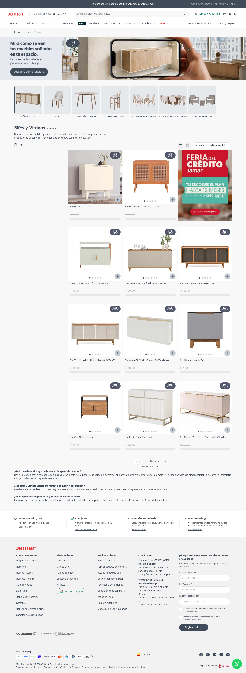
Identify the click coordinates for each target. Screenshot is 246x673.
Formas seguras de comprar (112, 567)
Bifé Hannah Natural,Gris (192, 360)
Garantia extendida (107, 603)
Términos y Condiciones (110, 585)
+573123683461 (157, 580)
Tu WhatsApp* (185, 584)
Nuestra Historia (24, 573)
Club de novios (24, 585)
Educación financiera (67, 579)
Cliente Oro (63, 567)
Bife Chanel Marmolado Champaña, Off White (203, 437)
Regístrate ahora (193, 627)
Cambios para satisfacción (29, 615)
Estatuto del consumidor (110, 579)
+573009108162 (161, 560)
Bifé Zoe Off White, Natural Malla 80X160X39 (92, 360)
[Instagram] (201, 655)
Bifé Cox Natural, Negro (82, 437)
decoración (97, 475)
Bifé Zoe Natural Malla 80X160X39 (197, 283)
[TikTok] (228, 655)
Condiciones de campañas (112, 591)
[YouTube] (215, 655)
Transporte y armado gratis (30, 609)
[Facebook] (208, 655)
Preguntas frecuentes (27, 561)
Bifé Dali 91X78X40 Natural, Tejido (142, 207)
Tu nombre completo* (189, 573)
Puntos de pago (65, 573)
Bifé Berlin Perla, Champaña (139, 437)
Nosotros (21, 567)
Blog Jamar (22, 591)
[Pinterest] (221, 655)
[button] (235, 14)
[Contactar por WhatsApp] (237, 664)
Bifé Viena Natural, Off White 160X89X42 (145, 283)
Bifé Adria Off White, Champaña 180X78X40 (147, 360)
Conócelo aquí (195, 530)
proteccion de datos (209, 617)
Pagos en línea (105, 597)
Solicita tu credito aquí (86, 530)
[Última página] (165, 461)
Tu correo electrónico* (189, 596)
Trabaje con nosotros (27, 597)
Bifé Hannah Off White (81, 207)
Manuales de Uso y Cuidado (112, 609)
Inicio (17, 32)
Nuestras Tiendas (25, 579)
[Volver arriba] (237, 653)
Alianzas (61, 585)
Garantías (21, 603)
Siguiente (154, 461)
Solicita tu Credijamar (210, 14)
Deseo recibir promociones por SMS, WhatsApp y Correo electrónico (204, 610)
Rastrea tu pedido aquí (109, 573)
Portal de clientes (106, 561)
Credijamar (62, 561)
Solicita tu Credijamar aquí (141, 4)
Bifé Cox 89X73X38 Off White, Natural (89, 283)
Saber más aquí (26, 527)
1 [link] (136, 462)
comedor (37, 138)
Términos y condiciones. (194, 620)
